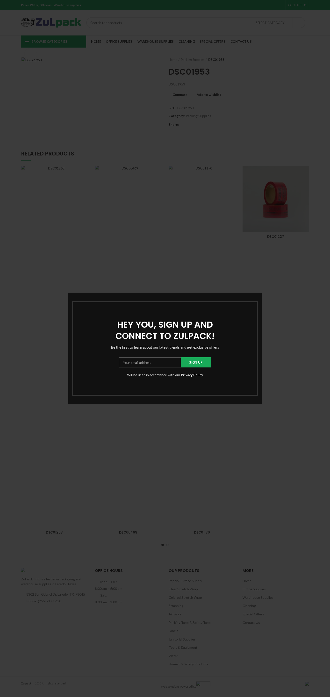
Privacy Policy (192, 375)
